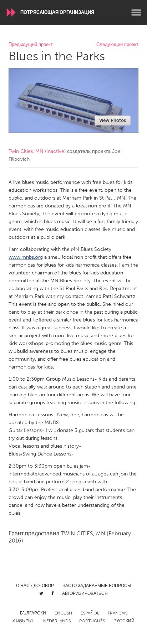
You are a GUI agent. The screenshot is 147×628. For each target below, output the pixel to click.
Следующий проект (117, 44)
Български (33, 613)
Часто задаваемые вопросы (96, 585)
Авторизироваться (85, 593)
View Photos (112, 120)
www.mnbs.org (26, 257)
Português (92, 620)
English (63, 613)
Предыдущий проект (31, 44)
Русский (124, 620)
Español (90, 613)
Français (117, 613)
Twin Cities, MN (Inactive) (37, 151)
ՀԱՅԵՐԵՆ (23, 620)
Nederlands (57, 620)
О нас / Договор (35, 585)
